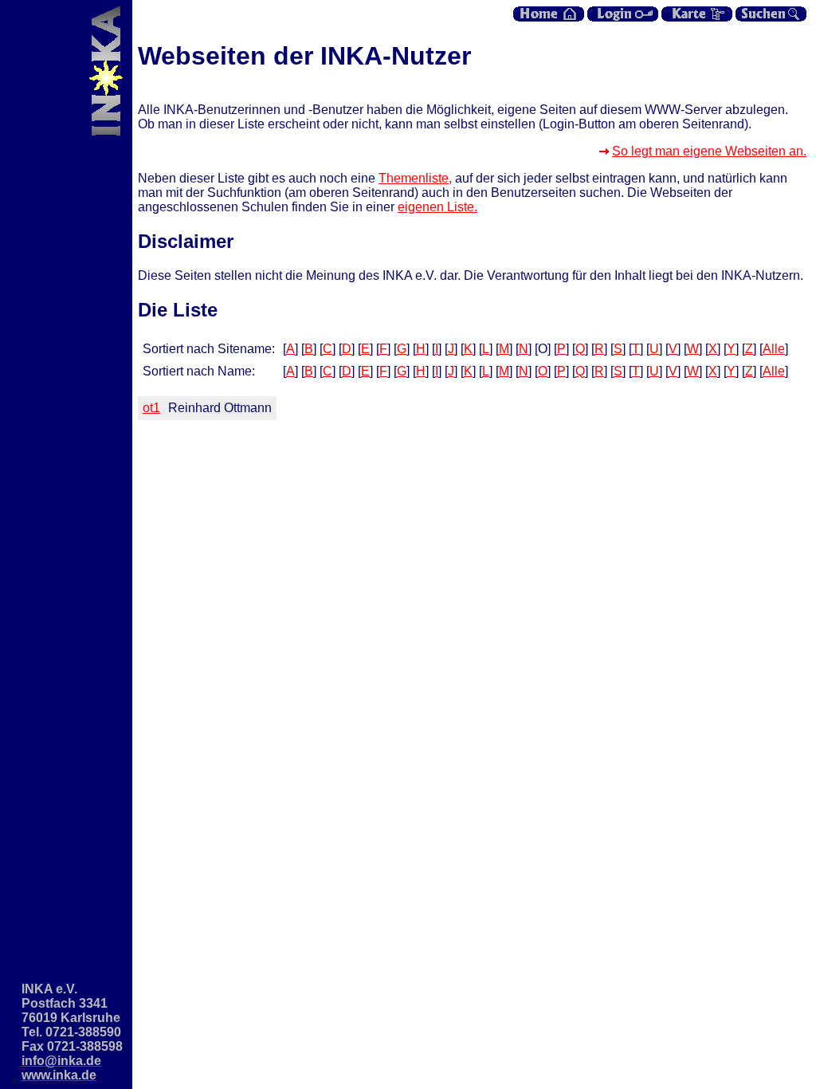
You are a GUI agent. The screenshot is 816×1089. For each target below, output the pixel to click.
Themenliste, (415, 178)
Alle (774, 349)
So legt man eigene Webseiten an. (709, 151)
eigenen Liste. (437, 207)
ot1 (151, 408)
